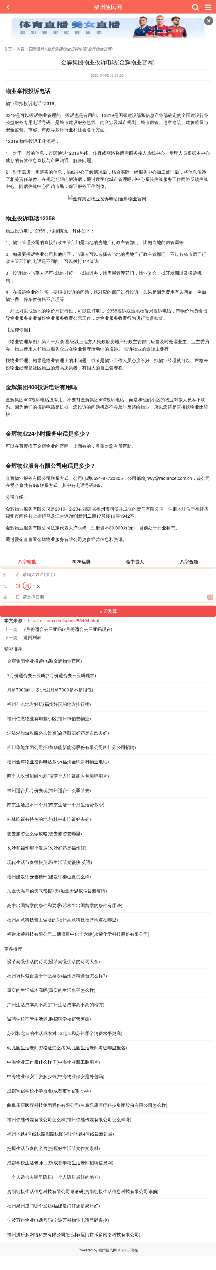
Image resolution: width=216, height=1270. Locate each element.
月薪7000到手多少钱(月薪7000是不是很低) (50, 689)
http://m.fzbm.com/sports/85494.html (63, 620)
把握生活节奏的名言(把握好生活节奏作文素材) (53, 1148)
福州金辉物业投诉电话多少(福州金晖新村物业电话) (58, 761)
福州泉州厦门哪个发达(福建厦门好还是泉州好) (53, 1205)
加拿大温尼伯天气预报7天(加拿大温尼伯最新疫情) (57, 891)
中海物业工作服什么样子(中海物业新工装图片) (53, 1062)
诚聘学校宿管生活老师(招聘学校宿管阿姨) (49, 1019)
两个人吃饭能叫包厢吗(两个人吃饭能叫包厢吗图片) (58, 776)
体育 (20, 49)
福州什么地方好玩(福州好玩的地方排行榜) (49, 704)
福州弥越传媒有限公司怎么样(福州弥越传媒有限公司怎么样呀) (69, 1119)
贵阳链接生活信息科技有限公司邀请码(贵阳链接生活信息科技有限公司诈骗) (82, 1191)
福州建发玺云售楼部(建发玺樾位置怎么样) (49, 876)
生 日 (11, 597)
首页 (8, 49)
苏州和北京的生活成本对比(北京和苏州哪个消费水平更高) (64, 1033)
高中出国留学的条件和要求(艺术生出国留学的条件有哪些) (64, 905)
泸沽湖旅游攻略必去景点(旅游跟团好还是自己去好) (58, 733)
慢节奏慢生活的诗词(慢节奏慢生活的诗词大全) (53, 961)
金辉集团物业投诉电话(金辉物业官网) (44, 661)
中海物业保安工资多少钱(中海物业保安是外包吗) (55, 1076)
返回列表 (32, 637)
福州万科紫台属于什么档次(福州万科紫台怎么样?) (57, 975)
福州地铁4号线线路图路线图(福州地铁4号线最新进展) (60, 1134)
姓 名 (11, 574)
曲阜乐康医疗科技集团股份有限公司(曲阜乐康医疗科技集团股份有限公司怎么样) (87, 1105)
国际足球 (37, 49)
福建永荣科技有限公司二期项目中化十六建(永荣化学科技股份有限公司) (78, 934)
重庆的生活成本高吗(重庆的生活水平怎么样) (51, 990)
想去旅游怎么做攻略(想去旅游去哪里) (44, 833)
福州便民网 (108, 7)
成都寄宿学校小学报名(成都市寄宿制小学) (49, 1090)
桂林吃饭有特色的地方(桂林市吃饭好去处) (49, 819)
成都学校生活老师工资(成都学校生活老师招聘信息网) (60, 1162)
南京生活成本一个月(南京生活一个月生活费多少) (55, 804)
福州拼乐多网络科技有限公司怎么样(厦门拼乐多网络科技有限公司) (73, 1234)
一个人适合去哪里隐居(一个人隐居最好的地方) (53, 1177)
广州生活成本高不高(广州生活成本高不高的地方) (55, 1004)
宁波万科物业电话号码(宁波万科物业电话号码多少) (58, 1220)
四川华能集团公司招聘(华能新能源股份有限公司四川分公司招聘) (71, 747)
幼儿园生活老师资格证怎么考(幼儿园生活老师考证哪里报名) (67, 1047)
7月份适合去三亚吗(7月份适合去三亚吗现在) (67, 629)
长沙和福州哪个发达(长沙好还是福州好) (46, 848)
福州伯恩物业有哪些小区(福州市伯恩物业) (49, 718)
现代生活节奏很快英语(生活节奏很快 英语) (49, 862)
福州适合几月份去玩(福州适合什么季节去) (49, 790)
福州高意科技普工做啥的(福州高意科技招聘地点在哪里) (62, 919)
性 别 (11, 585)
